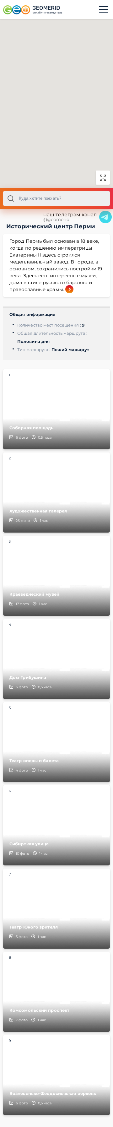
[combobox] (56, 198)
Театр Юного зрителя (33, 926)
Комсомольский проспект (39, 1010)
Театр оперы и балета (34, 760)
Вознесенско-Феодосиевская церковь (52, 1093)
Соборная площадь (31, 427)
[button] (56, 98)
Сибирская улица (29, 843)
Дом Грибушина (27, 677)
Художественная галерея (38, 510)
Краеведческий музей (34, 594)
